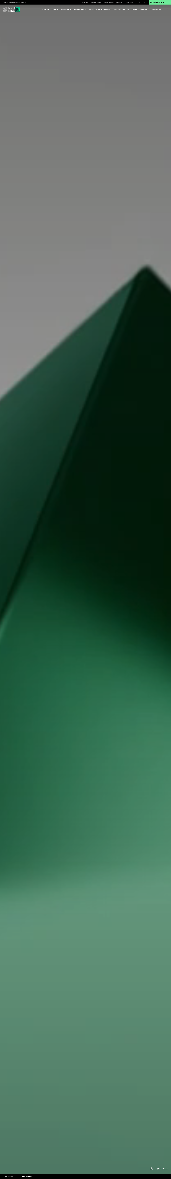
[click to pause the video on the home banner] (151, 1168)
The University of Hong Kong (14, 2)
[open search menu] (167, 9)
